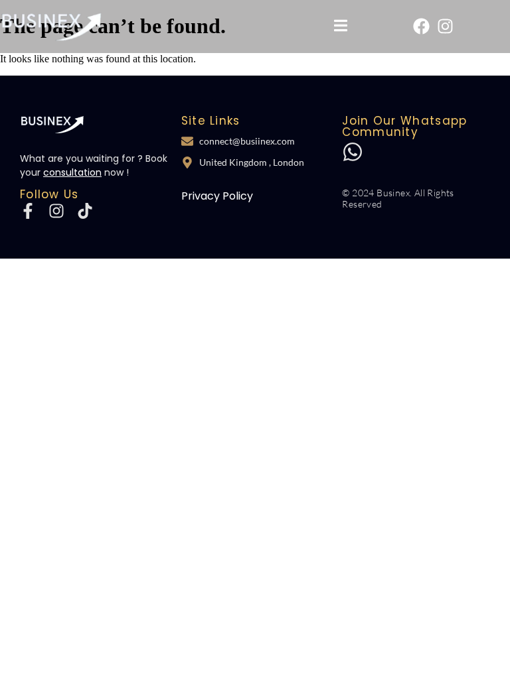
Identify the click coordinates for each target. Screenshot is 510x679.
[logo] (52, 124)
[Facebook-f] (28, 211)
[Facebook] (421, 26)
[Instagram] (445, 26)
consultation (72, 172)
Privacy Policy (217, 196)
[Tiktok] (85, 211)
